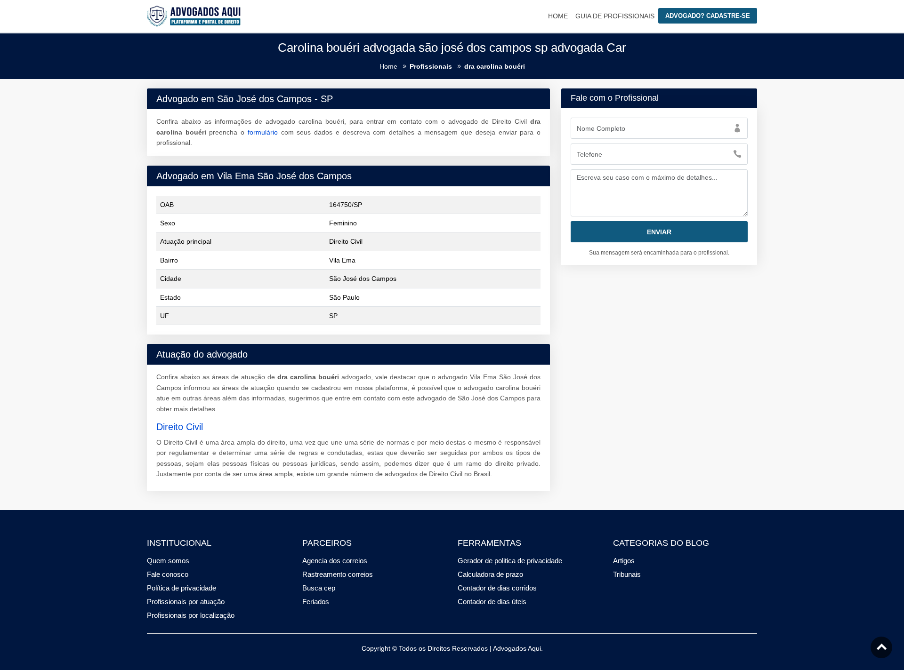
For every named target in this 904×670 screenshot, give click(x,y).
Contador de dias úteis (492, 602)
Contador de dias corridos (497, 588)
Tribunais (627, 574)
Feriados (315, 602)
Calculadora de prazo (490, 574)
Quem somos (168, 561)
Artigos (624, 561)
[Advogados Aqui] (194, 15)
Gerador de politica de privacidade (510, 561)
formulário (263, 132)
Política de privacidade (181, 588)
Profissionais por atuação (186, 602)
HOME (558, 16)
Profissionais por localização (190, 615)
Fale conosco (167, 574)
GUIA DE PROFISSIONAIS (614, 16)
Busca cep (318, 588)
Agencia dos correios (334, 561)
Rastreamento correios (337, 574)
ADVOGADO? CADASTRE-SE (707, 15)
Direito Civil (179, 427)
